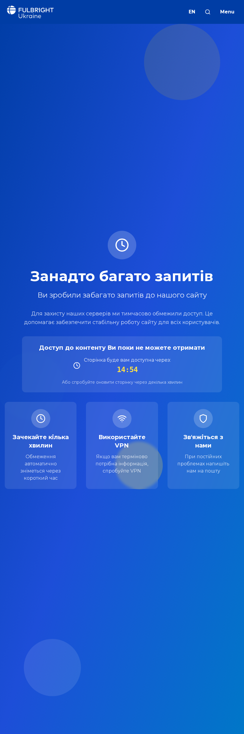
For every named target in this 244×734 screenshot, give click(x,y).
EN (192, 12)
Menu (227, 12)
